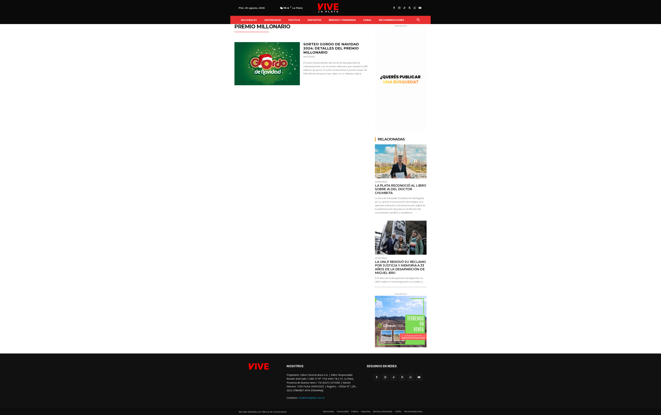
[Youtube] (419, 8)
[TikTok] (404, 8)
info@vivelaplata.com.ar (311, 397)
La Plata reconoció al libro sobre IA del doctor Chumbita (400, 189)
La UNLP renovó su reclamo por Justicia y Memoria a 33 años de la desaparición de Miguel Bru (400, 267)
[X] (409, 8)
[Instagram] (399, 8)
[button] (418, 20)
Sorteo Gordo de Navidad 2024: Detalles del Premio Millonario (331, 48)
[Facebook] (394, 8)
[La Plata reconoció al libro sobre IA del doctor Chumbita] (401, 161)
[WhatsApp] (414, 8)
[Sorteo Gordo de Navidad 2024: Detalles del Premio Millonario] (267, 63)
